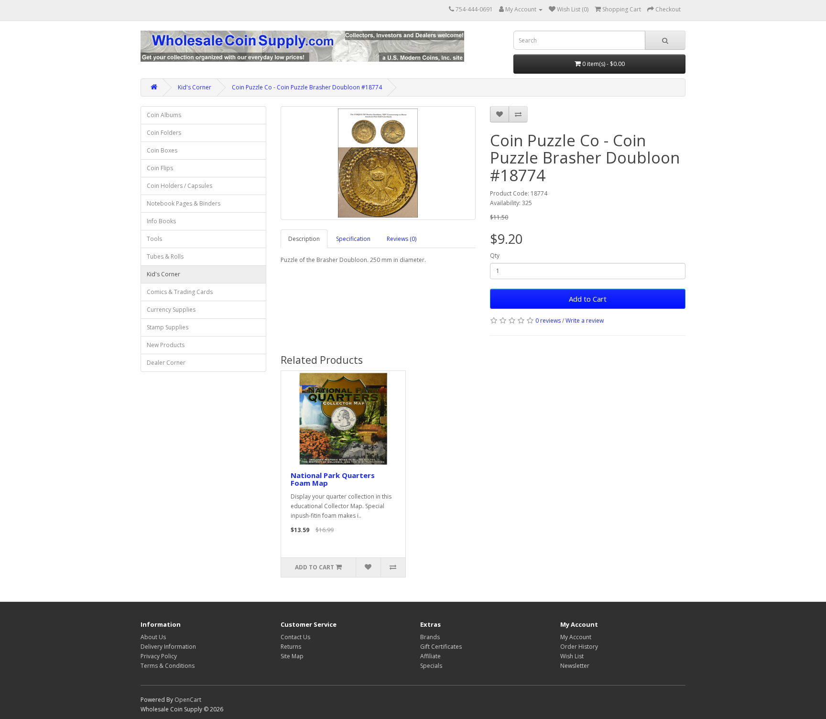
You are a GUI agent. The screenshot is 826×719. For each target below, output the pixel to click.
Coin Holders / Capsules (179, 186)
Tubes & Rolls (165, 256)
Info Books (161, 221)
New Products (166, 345)
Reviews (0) (401, 239)
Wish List (572, 656)
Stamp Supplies (167, 327)
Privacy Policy (159, 656)
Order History (579, 647)
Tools (154, 239)
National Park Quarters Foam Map (333, 479)
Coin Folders (164, 133)
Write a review (584, 320)
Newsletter (574, 666)
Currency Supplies (171, 309)
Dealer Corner (166, 363)
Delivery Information (168, 647)
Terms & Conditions (168, 666)
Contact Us (295, 637)
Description (304, 239)
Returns (291, 647)
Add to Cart (588, 299)
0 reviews (548, 320)
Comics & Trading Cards (180, 292)
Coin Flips (160, 168)
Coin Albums (164, 115)
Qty (495, 255)
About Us (153, 637)
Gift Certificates (441, 647)
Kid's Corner (194, 87)
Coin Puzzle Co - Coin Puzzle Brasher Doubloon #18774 (307, 87)
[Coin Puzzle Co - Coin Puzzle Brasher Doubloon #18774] (378, 163)
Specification (353, 239)
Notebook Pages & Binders (183, 203)
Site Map (292, 656)
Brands (430, 637)
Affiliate (430, 656)
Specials (431, 666)
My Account (575, 637)
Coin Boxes (162, 150)
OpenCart (187, 700)
